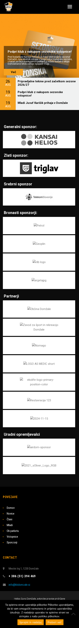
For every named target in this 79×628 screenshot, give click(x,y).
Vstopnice (12, 536)
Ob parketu (13, 531)
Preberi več (55, 622)
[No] (74, 614)
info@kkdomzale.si (19, 584)
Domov (11, 508)
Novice (10, 513)
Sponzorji (12, 542)
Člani (9, 519)
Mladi (10, 525)
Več (13, 72)
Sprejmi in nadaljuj (30, 622)
